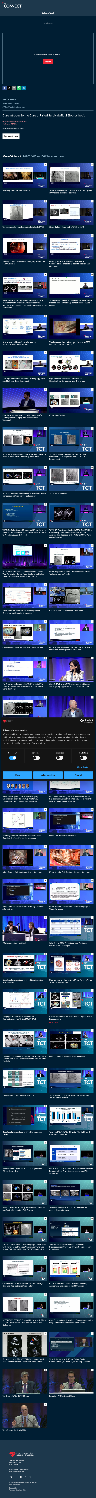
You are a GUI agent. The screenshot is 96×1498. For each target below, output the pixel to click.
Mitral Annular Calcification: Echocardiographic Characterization (69, 908)
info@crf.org (20, 1471)
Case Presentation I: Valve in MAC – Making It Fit (22, 648)
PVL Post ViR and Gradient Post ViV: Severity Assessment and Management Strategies (68, 1285)
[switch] (36, 758)
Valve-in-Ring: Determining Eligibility (18, 1095)
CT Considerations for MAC (14, 943)
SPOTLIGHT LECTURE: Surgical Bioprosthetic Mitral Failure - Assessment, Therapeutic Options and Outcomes (24, 1322)
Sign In (48, 61)
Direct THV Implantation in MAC (62, 836)
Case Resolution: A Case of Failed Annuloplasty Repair (22, 1133)
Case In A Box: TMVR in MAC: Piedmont (66, 611)
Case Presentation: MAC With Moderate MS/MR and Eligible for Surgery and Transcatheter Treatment (23, 417)
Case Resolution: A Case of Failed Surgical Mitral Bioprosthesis (23, 981)
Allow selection (48, 775)
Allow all (78, 775)
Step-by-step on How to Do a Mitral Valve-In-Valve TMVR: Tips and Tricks (70, 981)
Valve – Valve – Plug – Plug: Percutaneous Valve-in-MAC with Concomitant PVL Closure (23, 1209)
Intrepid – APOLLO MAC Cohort (62, 1396)
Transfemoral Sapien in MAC (14, 1430)
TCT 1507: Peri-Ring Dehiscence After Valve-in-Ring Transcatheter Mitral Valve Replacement (24, 495)
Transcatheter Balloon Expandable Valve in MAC (23, 227)
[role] (11, 1477)
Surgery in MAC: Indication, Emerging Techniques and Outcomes (23, 263)
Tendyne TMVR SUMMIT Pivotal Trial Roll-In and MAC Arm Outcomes (69, 1133)
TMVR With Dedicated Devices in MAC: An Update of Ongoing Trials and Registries (70, 192)
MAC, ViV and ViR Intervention (13, 107)
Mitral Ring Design (57, 415)
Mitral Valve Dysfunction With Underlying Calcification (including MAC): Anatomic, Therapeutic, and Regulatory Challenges (20, 799)
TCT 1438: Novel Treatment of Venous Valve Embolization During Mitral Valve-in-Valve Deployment (67, 457)
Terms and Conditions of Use (17, 1490)
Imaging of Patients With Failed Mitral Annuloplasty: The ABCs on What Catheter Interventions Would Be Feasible (24, 1058)
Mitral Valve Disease (10, 103)
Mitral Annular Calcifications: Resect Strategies (22, 872)
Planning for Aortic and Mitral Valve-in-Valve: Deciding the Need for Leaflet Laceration (21, 837)
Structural (9, 99)
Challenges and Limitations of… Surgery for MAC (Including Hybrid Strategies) (69, 343)
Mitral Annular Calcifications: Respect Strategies (69, 872)
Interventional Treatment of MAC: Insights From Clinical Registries (22, 1170)
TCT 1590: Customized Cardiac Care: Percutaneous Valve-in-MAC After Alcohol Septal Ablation (24, 456)
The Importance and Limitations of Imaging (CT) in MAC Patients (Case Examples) (23, 380)
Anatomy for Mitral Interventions (16, 191)
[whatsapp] (19, 88)
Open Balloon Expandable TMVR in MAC (66, 227)
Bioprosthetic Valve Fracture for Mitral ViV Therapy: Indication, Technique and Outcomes (71, 649)
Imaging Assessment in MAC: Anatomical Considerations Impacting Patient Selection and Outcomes (69, 264)
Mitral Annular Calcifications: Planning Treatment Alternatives (23, 908)
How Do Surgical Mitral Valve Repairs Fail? (67, 1056)
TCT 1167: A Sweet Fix (58, 494)
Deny (17, 775)
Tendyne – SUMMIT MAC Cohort (16, 1396)
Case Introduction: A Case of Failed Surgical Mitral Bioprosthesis (70, 1018)
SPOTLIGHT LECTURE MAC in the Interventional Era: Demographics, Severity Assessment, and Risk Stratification (71, 1171)
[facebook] (4, 88)
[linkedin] (24, 88)
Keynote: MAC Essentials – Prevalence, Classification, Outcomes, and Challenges (67, 380)
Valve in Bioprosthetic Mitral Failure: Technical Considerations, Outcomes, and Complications (69, 1360)
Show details (82, 767)
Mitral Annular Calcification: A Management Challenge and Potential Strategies (21, 612)
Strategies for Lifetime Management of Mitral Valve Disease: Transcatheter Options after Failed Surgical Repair (71, 303)
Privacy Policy (13, 1488)
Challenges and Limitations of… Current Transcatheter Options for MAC (19, 343)
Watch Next (13, 136)
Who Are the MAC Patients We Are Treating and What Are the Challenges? (69, 944)
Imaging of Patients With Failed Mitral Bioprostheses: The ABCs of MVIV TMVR (19, 1018)
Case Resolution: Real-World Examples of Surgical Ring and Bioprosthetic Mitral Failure (23, 1285)
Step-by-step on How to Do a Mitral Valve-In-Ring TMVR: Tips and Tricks (70, 1096)
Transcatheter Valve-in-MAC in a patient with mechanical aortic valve (68, 1209)
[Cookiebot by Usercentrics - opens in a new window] (82, 721)
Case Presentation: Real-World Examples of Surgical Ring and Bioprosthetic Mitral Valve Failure (71, 1321)
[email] (14, 88)
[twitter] (9, 88)
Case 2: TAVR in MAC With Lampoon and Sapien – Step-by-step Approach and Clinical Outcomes (70, 685)
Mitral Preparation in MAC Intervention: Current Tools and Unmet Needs (69, 573)
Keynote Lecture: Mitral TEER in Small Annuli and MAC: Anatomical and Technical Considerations (23, 1360)
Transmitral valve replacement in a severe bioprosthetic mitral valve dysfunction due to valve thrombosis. (70, 1247)
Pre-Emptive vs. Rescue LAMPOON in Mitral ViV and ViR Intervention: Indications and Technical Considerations (22, 686)
